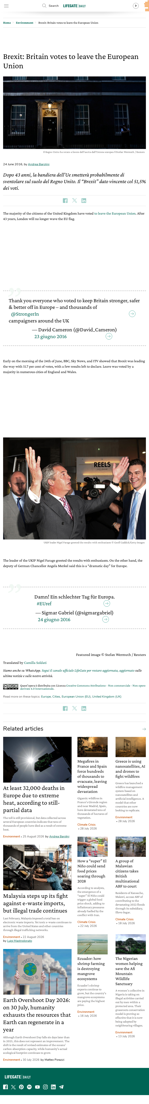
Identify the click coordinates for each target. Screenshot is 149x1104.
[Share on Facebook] (65, 200)
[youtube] (37, 1087)
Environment (11, 836)
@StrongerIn (25, 314)
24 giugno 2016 (54, 619)
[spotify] (29, 1087)
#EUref (44, 603)
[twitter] (13, 1087)
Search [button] (54, 6)
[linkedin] (53, 1087)
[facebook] (5, 1087)
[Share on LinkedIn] (83, 200)
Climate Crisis (86, 825)
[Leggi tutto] (143, 729)
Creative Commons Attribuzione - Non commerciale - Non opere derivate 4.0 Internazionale (83, 687)
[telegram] (61, 1087)
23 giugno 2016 (50, 336)
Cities (56, 696)
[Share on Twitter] (74, 200)
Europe (46, 696)
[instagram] (45, 1087)
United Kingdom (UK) (106, 696)
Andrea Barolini (38, 164)
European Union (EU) (76, 696)
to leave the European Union (115, 213)
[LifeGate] (74, 5)
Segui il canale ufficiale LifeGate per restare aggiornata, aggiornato (88, 670)
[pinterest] (21, 1087)
